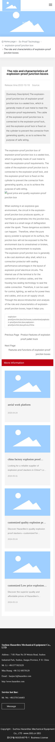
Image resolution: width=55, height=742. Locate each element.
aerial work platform (19, 404)
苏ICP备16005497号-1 (18, 737)
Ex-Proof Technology (29, 41)
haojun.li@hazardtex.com (20, 676)
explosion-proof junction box (19, 45)
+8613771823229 (16, 665)
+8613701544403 (17, 698)
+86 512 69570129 (21, 671)
